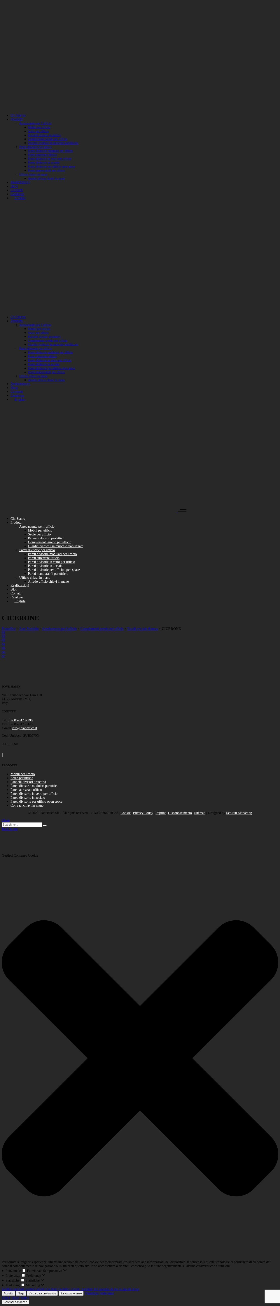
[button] (140, 1058)
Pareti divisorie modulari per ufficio (34, 786)
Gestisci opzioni (13, 1289)
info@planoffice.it (24, 728)
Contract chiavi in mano (27, 805)
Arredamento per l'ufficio (59, 628)
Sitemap (199, 813)
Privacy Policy (143, 813)
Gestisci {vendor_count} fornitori (69, 1289)
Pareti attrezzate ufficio (26, 790)
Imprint (161, 813)
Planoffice (9, 628)
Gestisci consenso (15, 1302)
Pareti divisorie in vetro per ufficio (34, 793)
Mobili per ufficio (22, 774)
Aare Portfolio (29, 628)
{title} (6, 1297)
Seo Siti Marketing (239, 813)
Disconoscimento (180, 813)
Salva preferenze (71, 1293)
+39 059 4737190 (20, 720)
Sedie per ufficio (21, 778)
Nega (21, 1293)
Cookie (126, 813)
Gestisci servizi (35, 1289)
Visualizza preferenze (42, 1293)
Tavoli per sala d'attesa (142, 628)
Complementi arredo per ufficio (102, 628)
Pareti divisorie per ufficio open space (36, 801)
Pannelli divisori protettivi (28, 782)
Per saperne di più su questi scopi (116, 1289)
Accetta (8, 1293)
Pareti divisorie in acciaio (27, 797)
